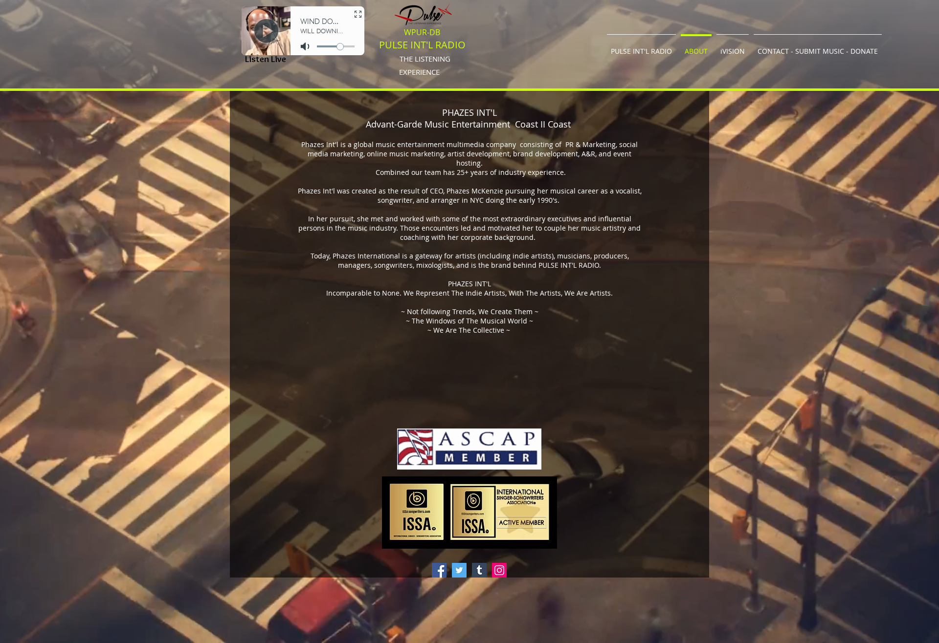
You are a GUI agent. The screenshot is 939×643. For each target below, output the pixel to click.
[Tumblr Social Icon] (479, 570)
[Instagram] (499, 570)
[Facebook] (439, 570)
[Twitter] (459, 570)
